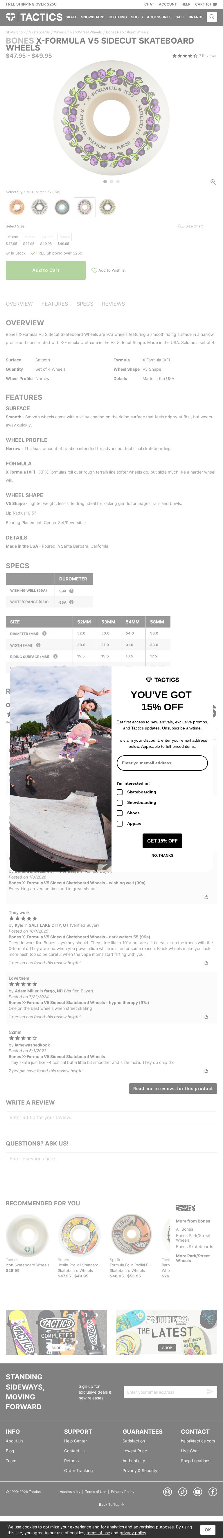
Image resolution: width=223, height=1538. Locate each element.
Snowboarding (141, 802)
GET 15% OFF (162, 840)
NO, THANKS (162, 856)
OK (208, 1529)
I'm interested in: (133, 783)
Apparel (135, 823)
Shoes (133, 813)
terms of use (98, 1532)
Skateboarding (141, 792)
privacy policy (133, 1532)
